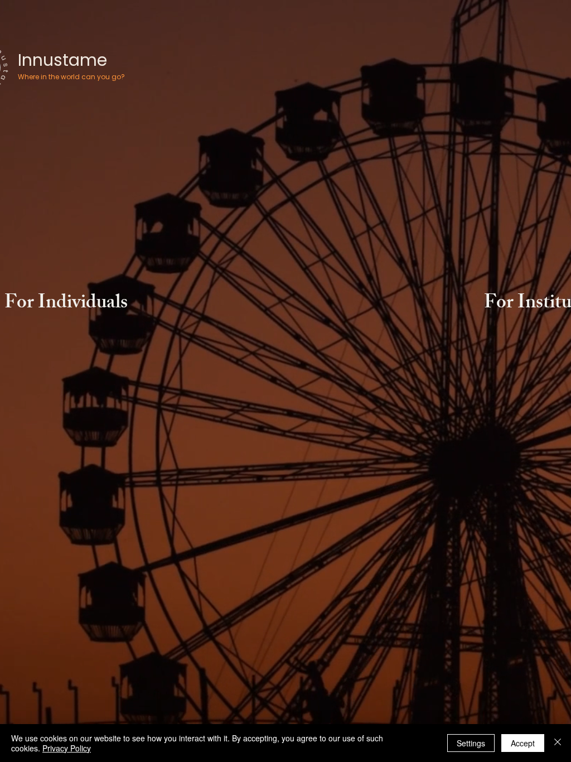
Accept (523, 743)
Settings (471, 743)
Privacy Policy (66, 748)
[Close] (557, 743)
